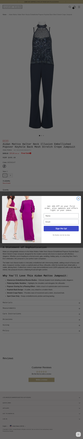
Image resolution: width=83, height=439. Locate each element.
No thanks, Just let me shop (61, 235)
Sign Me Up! (61, 228)
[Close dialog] (78, 198)
